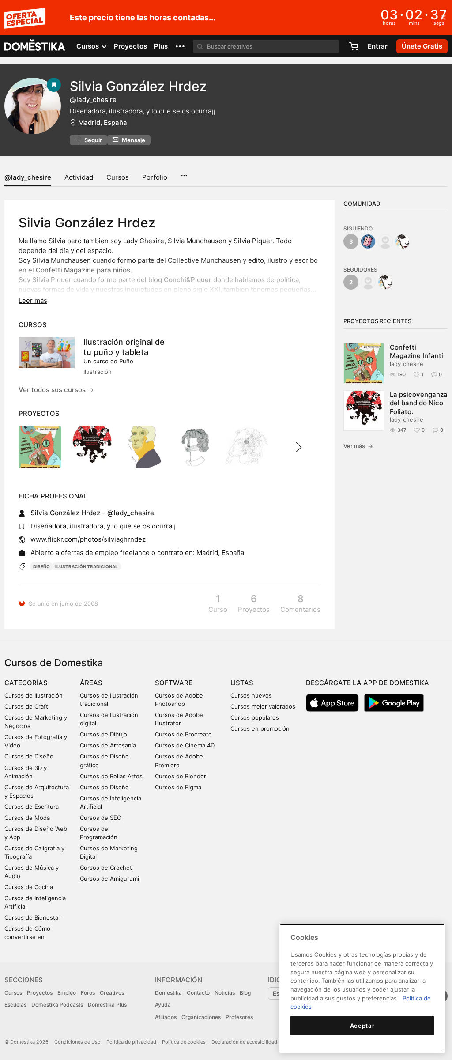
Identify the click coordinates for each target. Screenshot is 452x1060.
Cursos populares (254, 717)
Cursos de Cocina (28, 886)
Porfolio (154, 177)
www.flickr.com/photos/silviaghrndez (88, 539)
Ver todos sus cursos (53, 389)
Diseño (41, 566)
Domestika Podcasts (57, 1004)
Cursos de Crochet (106, 867)
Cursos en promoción (260, 728)
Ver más (358, 445)
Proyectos (130, 46)
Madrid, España (102, 122)
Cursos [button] (88, 46)
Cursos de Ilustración (33, 695)
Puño (126, 361)
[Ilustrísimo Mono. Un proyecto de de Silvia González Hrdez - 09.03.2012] (143, 447)
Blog (245, 992)
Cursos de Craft (26, 706)
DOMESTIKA (35, 46)
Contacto (198, 992)
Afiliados (166, 1017)
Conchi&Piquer (187, 279)
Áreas (91, 683)
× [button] (443, 17)
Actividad (78, 177)
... (184, 172)
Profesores (239, 1017)
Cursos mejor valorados (262, 706)
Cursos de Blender (180, 776)
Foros (88, 992)
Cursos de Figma (178, 787)
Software (173, 683)
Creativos (112, 992)
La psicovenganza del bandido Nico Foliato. (419, 403)
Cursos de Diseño (28, 756)
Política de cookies (184, 1042)
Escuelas (15, 1004)
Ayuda (163, 1004)
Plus (161, 46)
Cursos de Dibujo (103, 734)
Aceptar (362, 1025)
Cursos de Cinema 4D (185, 745)
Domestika (168, 992)
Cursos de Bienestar (32, 917)
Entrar (378, 46)
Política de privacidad (131, 1042)
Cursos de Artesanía (108, 745)
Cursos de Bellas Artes (111, 776)
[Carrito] (354, 46)
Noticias (225, 992)
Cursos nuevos (251, 695)
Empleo (66, 992)
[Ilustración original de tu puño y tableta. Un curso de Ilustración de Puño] (47, 352)
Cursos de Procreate (183, 734)
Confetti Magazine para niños (83, 270)
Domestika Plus (107, 1004)
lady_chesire (406, 363)
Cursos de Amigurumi (109, 878)
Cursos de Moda (27, 817)
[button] (180, 46)
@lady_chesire (27, 177)
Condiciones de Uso (77, 1042)
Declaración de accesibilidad (244, 1042)
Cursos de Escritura (31, 806)
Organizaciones (201, 1017)
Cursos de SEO (100, 817)
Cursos (117, 177)
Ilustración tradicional (86, 566)
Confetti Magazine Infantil (417, 351)
